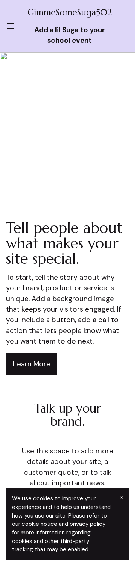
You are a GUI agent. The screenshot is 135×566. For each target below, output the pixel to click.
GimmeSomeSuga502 (69, 12)
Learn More (31, 364)
